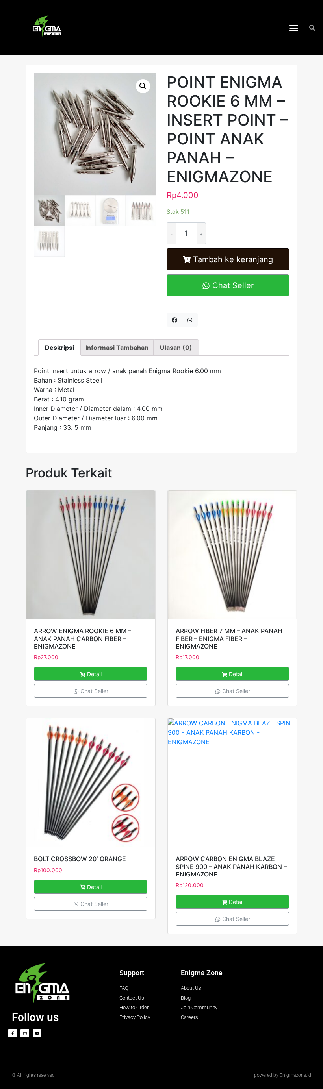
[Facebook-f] (12, 1033)
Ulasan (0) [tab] (176, 347)
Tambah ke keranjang (233, 259)
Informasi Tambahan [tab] (117, 347)
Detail (94, 674)
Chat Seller (232, 285)
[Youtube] (37, 1033)
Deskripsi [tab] (59, 347)
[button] (293, 27)
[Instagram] (24, 1033)
